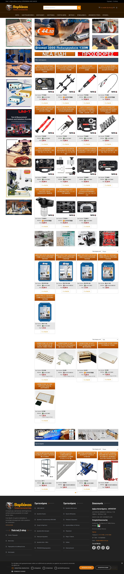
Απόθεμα (39, 97)
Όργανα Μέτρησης (71, 514)
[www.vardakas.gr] (17, 7)
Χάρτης (94, 532)
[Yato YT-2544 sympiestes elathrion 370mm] (66, 83)
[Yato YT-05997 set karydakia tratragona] (108, 124)
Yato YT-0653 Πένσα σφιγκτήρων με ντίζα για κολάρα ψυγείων (108, 68)
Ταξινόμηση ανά (96, 251)
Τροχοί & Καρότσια (42, 525)
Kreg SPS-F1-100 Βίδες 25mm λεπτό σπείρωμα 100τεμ (44, 297)
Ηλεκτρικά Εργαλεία (42, 536)
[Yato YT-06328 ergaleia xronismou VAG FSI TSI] (45, 166)
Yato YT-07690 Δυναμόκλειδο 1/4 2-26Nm (87, 68)
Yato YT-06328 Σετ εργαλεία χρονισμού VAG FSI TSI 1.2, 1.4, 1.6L (44, 150)
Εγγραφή (109, 1)
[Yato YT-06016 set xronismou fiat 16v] (66, 207)
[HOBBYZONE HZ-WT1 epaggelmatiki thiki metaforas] (87, 359)
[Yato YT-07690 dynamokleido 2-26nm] (87, 83)
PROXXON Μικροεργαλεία (43, 548)
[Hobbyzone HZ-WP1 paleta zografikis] (66, 359)
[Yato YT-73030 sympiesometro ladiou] (45, 83)
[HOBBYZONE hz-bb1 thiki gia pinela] (108, 358)
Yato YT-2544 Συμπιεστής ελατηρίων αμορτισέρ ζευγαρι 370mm (65, 68)
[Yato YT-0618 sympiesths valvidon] (66, 124)
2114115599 (108, 534)
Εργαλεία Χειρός (41, 514)
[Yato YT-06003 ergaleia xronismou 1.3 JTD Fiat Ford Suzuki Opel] (87, 124)
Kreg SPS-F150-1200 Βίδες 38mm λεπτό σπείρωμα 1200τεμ (66, 257)
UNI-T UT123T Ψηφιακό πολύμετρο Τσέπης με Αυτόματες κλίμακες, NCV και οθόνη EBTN (108, 455)
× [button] (122, 563)
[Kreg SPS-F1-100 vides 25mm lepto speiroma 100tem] (45, 311)
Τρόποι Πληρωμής (13, 535)
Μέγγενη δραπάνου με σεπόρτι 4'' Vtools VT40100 (87, 455)
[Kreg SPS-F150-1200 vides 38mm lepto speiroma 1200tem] (66, 271)
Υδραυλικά (69, 531)
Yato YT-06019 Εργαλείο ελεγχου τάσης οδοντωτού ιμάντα (45, 191)
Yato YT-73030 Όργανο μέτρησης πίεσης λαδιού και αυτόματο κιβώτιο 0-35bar (44, 69)
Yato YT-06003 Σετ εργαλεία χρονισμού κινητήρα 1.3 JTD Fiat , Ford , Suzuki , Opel (87, 110)
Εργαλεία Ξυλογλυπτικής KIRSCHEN (46, 519)
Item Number (38, 95)
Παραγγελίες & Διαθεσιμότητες (16, 546)
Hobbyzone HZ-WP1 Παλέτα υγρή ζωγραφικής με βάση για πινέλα (66, 345)
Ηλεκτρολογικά (70, 548)
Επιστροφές (11, 552)
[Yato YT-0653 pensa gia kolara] (108, 83)
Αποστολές (11, 540)
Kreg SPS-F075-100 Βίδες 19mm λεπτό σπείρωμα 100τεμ (87, 257)
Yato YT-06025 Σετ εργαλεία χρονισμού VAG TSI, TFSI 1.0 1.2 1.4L (108, 150)
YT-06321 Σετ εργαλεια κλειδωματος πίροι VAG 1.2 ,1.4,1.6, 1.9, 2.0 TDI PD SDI (66, 151)
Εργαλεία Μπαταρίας (71, 508)
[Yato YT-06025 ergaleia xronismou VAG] (108, 166)
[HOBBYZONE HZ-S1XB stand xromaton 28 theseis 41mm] (45, 359)
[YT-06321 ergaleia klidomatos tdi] (66, 166)
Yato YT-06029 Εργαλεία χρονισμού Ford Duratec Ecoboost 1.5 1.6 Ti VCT (87, 150)
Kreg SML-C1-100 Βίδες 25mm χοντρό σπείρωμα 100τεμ (108, 257)
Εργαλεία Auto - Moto (42, 542)
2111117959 (101, 534)
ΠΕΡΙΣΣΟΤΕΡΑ (9, 525)
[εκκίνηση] (79, 7)
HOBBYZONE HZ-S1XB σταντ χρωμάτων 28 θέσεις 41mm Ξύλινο (45, 345)
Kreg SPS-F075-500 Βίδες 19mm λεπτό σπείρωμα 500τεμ (44, 257)
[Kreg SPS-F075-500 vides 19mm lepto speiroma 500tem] (45, 271)
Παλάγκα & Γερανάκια (71, 519)
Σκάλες (68, 542)
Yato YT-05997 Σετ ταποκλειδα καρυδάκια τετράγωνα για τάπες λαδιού (108, 110)
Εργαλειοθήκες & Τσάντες (73, 525)
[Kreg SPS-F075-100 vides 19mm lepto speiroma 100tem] (87, 271)
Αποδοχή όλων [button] (87, 567)
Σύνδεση (115, 1)
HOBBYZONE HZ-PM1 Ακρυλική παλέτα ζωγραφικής (44, 386)
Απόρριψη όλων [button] (103, 567)
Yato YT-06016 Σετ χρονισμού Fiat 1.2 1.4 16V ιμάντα (65, 191)
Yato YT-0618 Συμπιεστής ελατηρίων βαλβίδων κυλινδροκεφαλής (65, 109)
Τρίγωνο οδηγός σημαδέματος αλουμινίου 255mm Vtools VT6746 (66, 455)
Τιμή (40, 99)
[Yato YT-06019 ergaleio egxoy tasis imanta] (45, 207)
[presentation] (115, 447)
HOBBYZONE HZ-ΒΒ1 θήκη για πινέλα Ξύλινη (108, 344)
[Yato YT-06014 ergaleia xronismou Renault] (87, 207)
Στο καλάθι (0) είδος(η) (107, 7)
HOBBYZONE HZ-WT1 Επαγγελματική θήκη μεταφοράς (87, 345)
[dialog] (62, 567)
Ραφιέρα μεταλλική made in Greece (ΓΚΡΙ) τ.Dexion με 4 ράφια (44, 455)
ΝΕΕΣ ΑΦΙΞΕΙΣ (33, 1)
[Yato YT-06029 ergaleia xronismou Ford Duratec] (87, 166)
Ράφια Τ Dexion (70, 536)
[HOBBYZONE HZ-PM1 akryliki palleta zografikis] (45, 399)
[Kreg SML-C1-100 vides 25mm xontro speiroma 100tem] (108, 271)
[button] (75, 492)
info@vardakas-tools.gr (15, 1)
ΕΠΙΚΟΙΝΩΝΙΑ (25, 1)
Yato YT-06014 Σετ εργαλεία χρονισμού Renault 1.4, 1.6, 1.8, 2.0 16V (87, 192)
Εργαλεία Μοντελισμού (43, 531)
